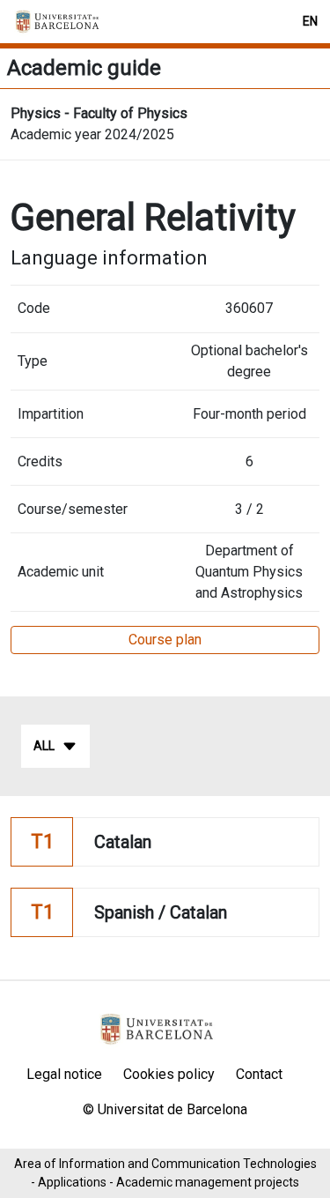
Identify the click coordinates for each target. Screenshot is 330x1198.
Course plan (165, 639)
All (44, 746)
